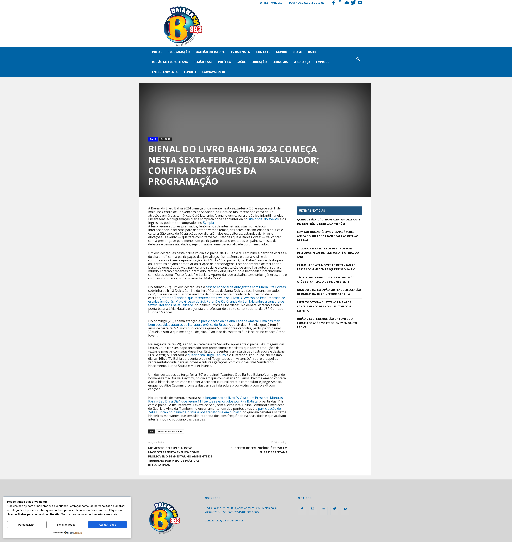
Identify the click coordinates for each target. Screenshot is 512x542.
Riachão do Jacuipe (210, 52)
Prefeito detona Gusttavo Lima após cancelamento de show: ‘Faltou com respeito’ (324, 306)
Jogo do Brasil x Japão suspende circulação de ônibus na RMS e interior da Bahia (329, 292)
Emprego (323, 62)
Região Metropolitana (170, 62)
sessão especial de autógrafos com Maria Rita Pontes (246, 287)
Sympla (208, 222)
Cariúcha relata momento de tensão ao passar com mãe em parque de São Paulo (326, 267)
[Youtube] (360, 3)
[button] (358, 62)
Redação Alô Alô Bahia (170, 431)
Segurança (301, 62)
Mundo (281, 52)
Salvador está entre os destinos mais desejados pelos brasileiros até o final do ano (328, 253)
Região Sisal (203, 62)
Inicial (157, 52)
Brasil (297, 52)
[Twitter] (353, 3)
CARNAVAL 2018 (213, 72)
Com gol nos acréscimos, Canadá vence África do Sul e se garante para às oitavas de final (328, 236)
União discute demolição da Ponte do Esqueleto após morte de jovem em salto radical (327, 323)
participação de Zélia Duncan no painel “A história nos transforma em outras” (214, 410)
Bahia (312, 52)
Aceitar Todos (107, 524)
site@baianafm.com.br (229, 520)
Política (224, 62)
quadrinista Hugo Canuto (207, 355)
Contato (263, 52)
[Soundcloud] (347, 3)
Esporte (190, 72)
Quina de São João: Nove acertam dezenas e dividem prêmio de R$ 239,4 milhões (328, 221)
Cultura (165, 139)
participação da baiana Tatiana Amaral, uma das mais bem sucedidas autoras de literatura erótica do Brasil (214, 323)
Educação (259, 62)
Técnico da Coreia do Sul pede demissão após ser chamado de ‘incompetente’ (326, 279)
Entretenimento (165, 72)
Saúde (241, 62)
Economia (280, 62)
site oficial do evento (263, 219)
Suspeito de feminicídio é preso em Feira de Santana (259, 450)
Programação (179, 52)
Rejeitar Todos (66, 524)
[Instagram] (340, 3)
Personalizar (26, 524)
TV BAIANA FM (240, 52)
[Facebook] (333, 3)
